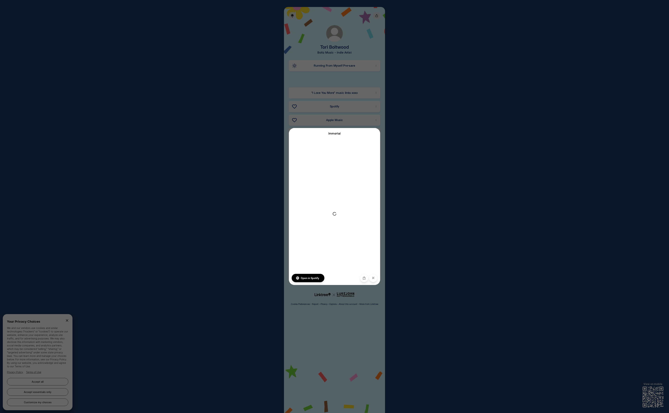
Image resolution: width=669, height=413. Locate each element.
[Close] (373, 278)
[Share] (364, 278)
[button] (334, 206)
